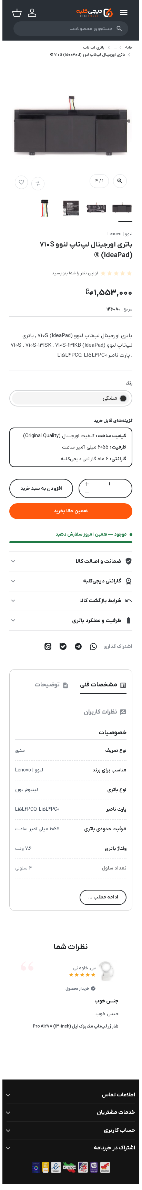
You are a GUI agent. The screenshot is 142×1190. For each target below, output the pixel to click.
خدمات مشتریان (113, 1112)
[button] (68, 132)
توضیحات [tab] (49, 685)
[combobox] (68, 28)
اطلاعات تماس (116, 1095)
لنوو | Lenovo (117, 234)
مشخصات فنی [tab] (101, 685)
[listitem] (119, 209)
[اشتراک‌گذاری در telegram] (76, 646)
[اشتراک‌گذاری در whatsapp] (91, 646)
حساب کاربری (117, 1130)
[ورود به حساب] (29, 12)
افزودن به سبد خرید (39, 488)
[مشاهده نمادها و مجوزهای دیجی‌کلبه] (68, 1167)
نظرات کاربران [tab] (102, 712)
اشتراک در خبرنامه (112, 1148)
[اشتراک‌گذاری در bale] (60, 646)
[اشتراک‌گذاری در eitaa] (45, 646)
